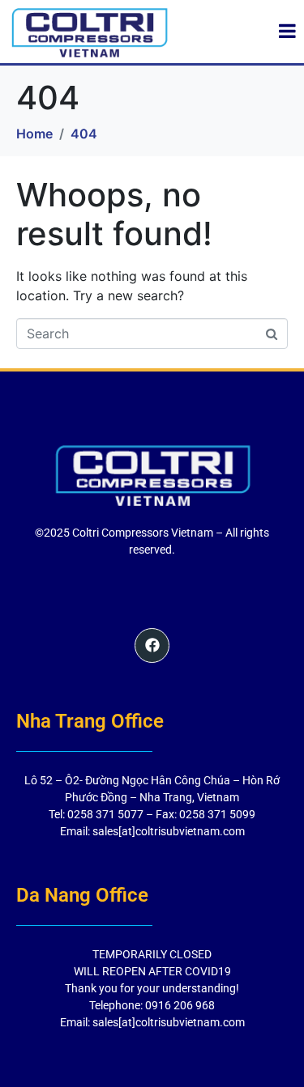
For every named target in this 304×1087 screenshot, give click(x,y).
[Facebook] (152, 645)
